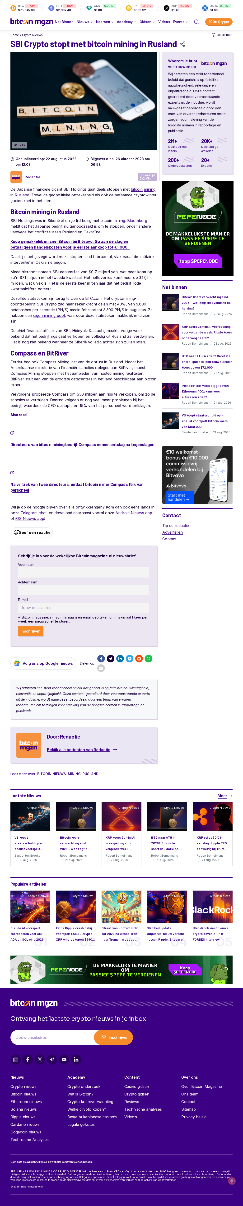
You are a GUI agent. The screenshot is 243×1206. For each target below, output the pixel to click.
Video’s (130, 1116)
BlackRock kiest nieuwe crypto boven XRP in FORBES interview (211, 933)
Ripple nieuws (22, 1116)
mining (149, 189)
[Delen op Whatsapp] (148, 658)
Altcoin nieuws (38, 896)
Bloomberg (137, 220)
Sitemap (188, 1109)
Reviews (131, 1101)
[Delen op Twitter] (110, 658)
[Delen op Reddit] (139, 658)
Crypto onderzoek (83, 1086)
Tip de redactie (175, 525)
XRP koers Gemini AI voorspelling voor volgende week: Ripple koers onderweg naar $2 (207, 332)
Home (14, 35)
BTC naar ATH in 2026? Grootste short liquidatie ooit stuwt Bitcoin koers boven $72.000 (207, 361)
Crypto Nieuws (32, 35)
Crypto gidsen (136, 1094)
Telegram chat (34, 512)
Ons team (189, 1094)
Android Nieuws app (133, 512)
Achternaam (27, 582)
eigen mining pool (49, 315)
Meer (222, 795)
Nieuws (17, 1077)
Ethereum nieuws (26, 1101)
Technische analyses (143, 1109)
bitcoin (137, 189)
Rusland (22, 195)
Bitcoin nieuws (51, 774)
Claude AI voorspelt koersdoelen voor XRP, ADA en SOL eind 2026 (27, 933)
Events (178, 22)
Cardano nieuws (25, 1124)
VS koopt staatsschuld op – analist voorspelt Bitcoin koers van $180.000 (205, 421)
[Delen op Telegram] (129, 658)
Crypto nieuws (23, 1086)
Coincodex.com (83, 1161)
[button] (196, 21)
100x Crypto (219, 22)
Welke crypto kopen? (86, 1109)
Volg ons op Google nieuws (48, 663)
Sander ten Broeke (195, 432)
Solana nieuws (23, 1109)
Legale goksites (81, 1124)
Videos (164, 22)
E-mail (23, 600)
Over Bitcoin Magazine (201, 1086)
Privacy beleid (193, 1116)
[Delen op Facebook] (101, 658)
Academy (124, 22)
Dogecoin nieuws (25, 1132)
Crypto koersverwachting (90, 1101)
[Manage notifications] (232, 1181)
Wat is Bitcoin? (80, 1094)
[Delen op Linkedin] (120, 658)
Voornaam (26, 565)
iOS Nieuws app (29, 518)
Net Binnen (64, 22)
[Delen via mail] (101, 668)
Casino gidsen (136, 1086)
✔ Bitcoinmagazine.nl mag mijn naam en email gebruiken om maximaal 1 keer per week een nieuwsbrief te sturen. (83, 619)
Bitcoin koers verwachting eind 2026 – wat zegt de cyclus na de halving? (206, 302)
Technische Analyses (29, 1139)
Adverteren (172, 532)
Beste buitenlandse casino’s (92, 1116)
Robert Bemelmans (195, 314)
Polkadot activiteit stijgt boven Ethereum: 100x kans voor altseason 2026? (205, 391)
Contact (169, 538)
